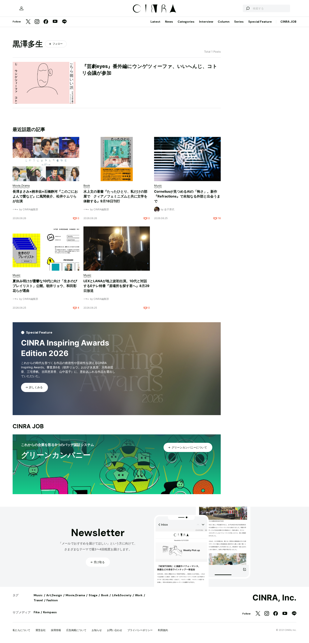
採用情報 (56, 630)
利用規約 (163, 630)
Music (38, 595)
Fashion (52, 600)
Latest (155, 21)
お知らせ (97, 630)
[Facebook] (46, 22)
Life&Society (121, 595)
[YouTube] (55, 22)
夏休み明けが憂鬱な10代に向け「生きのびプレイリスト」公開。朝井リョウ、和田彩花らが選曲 (45, 286)
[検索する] (247, 8)
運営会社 (41, 630)
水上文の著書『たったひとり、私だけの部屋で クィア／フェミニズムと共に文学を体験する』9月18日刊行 (115, 196)
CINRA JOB (288, 21)
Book (104, 595)
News (169, 21)
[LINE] (64, 22)
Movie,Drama (75, 595)
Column (224, 21)
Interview (206, 21)
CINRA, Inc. (274, 597)
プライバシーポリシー (140, 630)
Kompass (50, 612)
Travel (38, 600)
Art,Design (54, 595)
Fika (37, 612)
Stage (93, 595)
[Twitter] (28, 22)
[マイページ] (21, 8)
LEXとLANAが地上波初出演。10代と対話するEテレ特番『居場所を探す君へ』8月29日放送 (116, 286)
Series (239, 21)
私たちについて (21, 630)
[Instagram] (37, 22)
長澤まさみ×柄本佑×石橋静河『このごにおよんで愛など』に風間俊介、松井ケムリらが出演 (45, 196)
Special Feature (260, 21)
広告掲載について (76, 630)
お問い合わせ (114, 630)
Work (139, 595)
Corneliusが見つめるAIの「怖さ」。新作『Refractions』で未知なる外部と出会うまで (187, 196)
